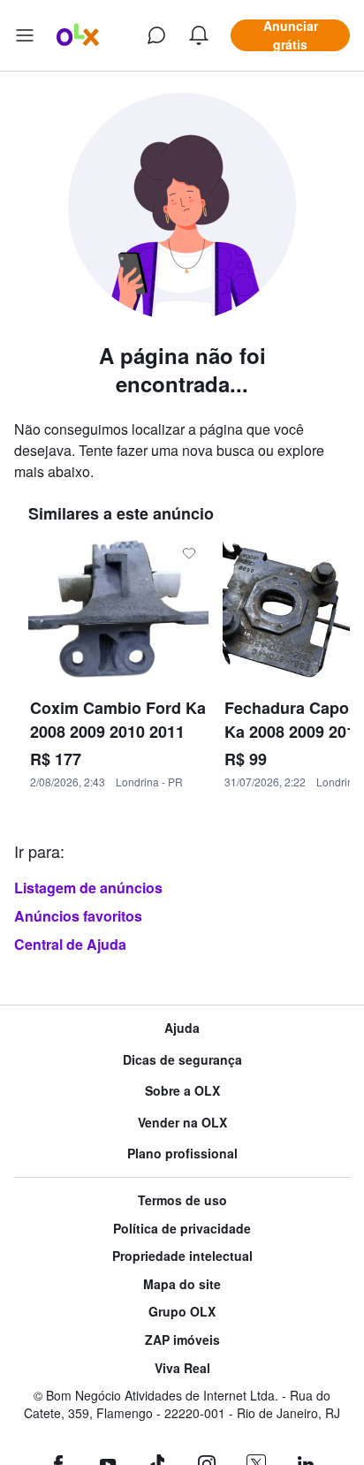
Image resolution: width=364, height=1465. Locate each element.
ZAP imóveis (182, 1340)
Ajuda (182, 1028)
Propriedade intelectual (182, 1256)
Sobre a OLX (182, 1090)
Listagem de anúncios (88, 887)
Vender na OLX (182, 1122)
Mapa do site (182, 1284)
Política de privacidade (182, 1228)
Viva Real (182, 1368)
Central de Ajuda (70, 944)
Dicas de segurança (182, 1059)
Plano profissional (182, 1153)
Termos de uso (182, 1200)
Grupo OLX (182, 1311)
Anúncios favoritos (78, 916)
